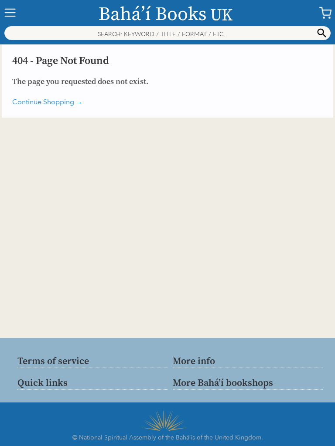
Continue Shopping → (47, 102)
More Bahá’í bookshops (223, 382)
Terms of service (53, 360)
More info (194, 360)
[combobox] (167, 33)
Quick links (42, 382)
